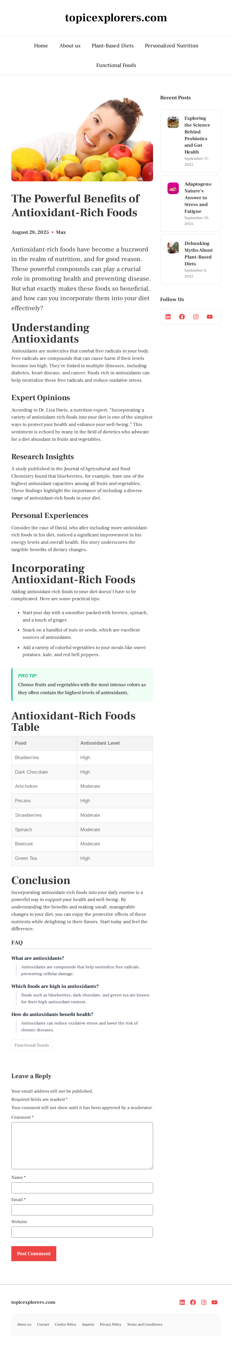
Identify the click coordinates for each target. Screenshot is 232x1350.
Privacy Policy (110, 1324)
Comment (22, 1117)
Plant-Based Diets (113, 45)
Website (19, 1222)
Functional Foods (116, 65)
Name (18, 1177)
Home (41, 45)
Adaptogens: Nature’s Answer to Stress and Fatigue (198, 198)
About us (69, 45)
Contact (43, 1324)
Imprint (88, 1324)
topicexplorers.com (33, 1302)
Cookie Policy (65, 1324)
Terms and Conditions (144, 1324)
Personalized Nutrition (171, 45)
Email (18, 1199)
